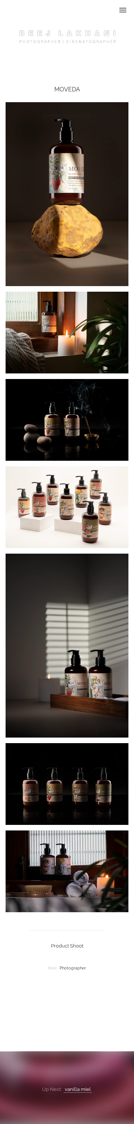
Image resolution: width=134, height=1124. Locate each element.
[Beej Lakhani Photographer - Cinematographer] (67, 40)
